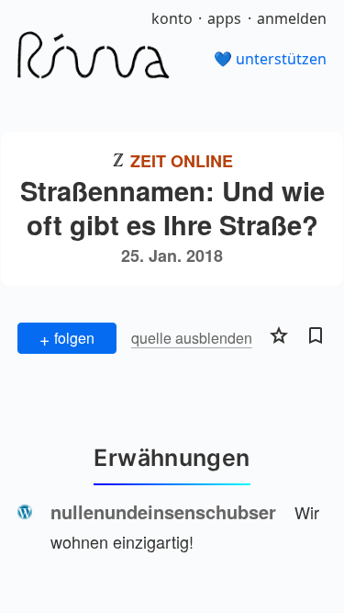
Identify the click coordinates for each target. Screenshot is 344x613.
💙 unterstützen (270, 59)
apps (224, 18)
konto (172, 18)
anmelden (292, 18)
